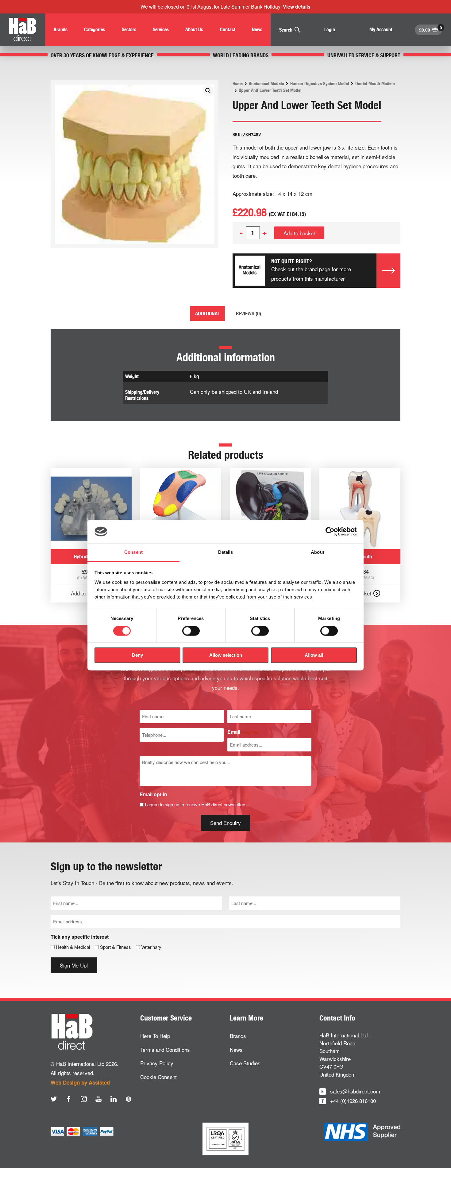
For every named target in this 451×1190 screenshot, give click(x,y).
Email (243, 731)
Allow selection (225, 655)
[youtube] (98, 1099)
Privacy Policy (156, 1063)
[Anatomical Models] (250, 270)
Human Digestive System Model (319, 83)
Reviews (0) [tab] (248, 313)
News (236, 1049)
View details (296, 6)
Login (329, 29)
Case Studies (245, 1063)
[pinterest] (128, 1099)
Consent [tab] (133, 552)
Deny (137, 655)
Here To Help (155, 1036)
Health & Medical (73, 947)
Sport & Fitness (115, 947)
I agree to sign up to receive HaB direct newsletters (196, 804)
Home (238, 83)
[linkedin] (113, 1099)
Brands (238, 1036)
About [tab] (317, 552)
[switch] (191, 631)
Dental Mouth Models (375, 83)
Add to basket (299, 233)
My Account (380, 29)
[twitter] (54, 1099)
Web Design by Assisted (80, 1082)
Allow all (314, 655)
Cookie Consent (158, 1077)
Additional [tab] (207, 313)
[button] (208, 90)
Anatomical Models (266, 83)
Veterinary (151, 947)
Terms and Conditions (165, 1049)
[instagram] (84, 1099)
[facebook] (69, 1099)
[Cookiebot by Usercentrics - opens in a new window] (330, 531)
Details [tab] (225, 552)
